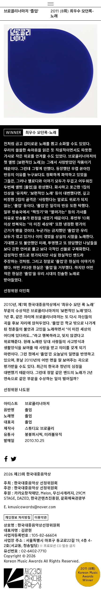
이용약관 (41, 517)
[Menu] (50, 3)
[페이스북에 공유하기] (6, 459)
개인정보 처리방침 (18, 517)
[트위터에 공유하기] (13, 459)
